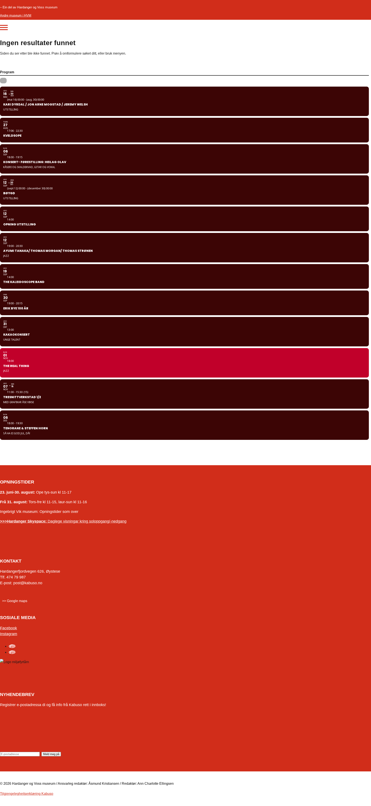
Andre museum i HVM (15, 15)
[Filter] (3, 80)
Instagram (8, 634)
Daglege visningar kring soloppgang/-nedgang (63, 521)
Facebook (8, 628)
